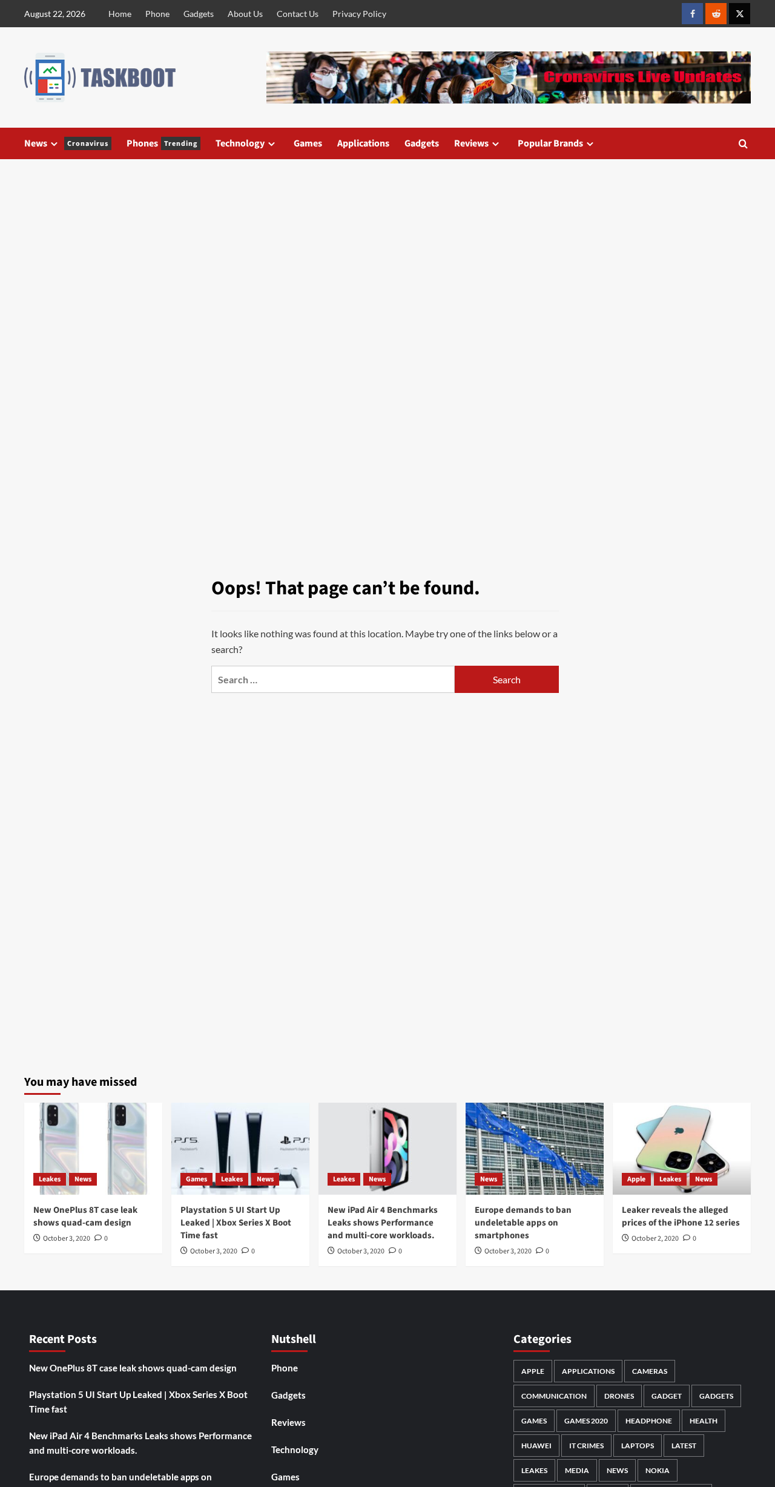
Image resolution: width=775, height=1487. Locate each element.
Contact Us (297, 13)
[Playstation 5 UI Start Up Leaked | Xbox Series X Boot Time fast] (240, 1149)
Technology (240, 143)
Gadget (666, 1395)
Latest (683, 1445)
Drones (619, 1395)
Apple (636, 1179)
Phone (157, 13)
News (66, 143)
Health (703, 1420)
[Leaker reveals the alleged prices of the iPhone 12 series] (682, 1149)
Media (577, 1470)
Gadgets (198, 13)
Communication (554, 1395)
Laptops (637, 1445)
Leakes (50, 1179)
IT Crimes (586, 1445)
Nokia (657, 1470)
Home (119, 13)
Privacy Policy (359, 13)
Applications (363, 143)
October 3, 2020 (66, 1238)
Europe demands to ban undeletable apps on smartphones (523, 1223)
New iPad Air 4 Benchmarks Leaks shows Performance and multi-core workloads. (383, 1223)
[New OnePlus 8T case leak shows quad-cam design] (93, 1149)
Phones (162, 143)
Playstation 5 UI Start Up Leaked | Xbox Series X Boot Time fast (235, 1223)
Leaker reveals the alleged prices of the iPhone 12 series (681, 1216)
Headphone (648, 1420)
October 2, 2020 (655, 1238)
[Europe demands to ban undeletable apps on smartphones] (535, 1149)
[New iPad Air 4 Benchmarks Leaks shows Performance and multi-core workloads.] (387, 1149)
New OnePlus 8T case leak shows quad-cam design (85, 1216)
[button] (743, 143)
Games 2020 (586, 1420)
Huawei (536, 1445)
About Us (245, 13)
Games (308, 143)
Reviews (471, 143)
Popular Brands (550, 143)
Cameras (649, 1371)
